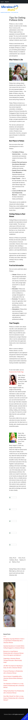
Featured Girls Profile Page (16, 372)
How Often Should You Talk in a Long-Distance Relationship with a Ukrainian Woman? (13, 698)
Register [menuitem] (7, 1)
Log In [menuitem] (2, 1)
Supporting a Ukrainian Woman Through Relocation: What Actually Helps (12, 660)
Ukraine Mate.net (8, 714)
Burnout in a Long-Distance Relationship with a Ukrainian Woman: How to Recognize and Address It (13, 653)
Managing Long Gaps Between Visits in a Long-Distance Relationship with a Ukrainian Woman (13, 640)
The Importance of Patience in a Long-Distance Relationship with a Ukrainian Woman (13, 685)
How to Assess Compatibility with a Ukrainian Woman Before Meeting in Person (13, 678)
